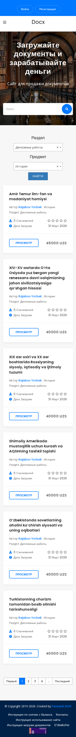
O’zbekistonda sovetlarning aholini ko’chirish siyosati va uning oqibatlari (35, 525)
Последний (62, 681)
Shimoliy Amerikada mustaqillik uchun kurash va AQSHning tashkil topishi (36, 446)
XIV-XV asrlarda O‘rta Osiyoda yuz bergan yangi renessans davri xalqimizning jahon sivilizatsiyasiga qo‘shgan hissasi (37, 278)
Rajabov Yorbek (30, 207)
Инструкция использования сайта (38, 720)
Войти (25, 9)
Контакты (62, 715)
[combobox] (38, 147)
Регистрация (47, 9)
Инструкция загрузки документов (28, 725)
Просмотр (24, 243)
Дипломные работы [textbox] (29, 147)
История (49, 207)
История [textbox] (21, 166)
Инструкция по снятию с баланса (30, 715)
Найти (38, 176)
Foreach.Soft (61, 706)
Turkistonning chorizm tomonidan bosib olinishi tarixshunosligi (32, 604)
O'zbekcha (61, 725)
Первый (11, 681)
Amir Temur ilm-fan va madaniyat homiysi (30, 196)
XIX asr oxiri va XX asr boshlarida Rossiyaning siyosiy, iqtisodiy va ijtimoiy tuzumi (35, 364)
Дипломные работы (33, 212)
